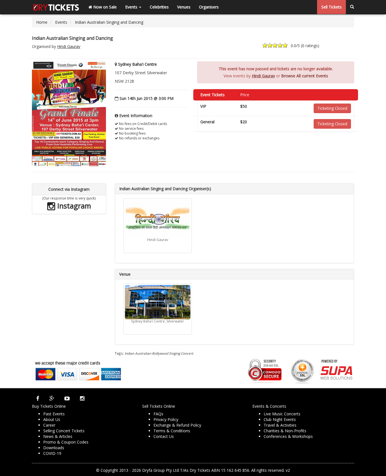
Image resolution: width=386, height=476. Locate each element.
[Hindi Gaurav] (157, 219)
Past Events (54, 413)
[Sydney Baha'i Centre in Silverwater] (157, 302)
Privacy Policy (165, 419)
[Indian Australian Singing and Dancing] (69, 113)
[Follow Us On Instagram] (82, 398)
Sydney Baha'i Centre (137, 64)
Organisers (209, 7)
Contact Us (163, 436)
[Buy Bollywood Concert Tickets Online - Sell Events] (56, 7)
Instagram (73, 205)
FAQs (158, 413)
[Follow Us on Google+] (51, 398)
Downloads (53, 447)
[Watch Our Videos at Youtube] (67, 398)
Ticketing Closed (332, 108)
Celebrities (159, 7)
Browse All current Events (304, 75)
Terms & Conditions (171, 430)
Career (49, 425)
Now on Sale (104, 7)
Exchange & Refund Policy (177, 425)
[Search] (352, 7)
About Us (51, 419)
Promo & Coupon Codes (65, 442)
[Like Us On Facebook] (38, 398)
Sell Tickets (331, 7)
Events (131, 7)
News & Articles (57, 436)
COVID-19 (52, 453)
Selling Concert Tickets (63, 430)
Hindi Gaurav (68, 46)
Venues (183, 7)
